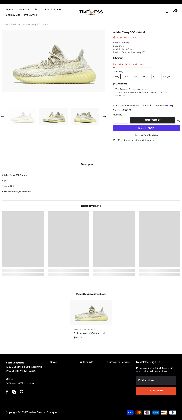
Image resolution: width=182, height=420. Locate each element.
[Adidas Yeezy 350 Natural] (91, 312)
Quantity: (117, 114)
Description (87, 164)
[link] (23, 270)
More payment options (146, 134)
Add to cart (153, 120)
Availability (121, 83)
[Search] (167, 12)
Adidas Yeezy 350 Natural (89, 333)
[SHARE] (177, 120)
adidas (125, 42)
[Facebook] (7, 391)
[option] (53, 61)
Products (15, 24)
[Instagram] (14, 391)
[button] (3, 116)
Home (5, 24)
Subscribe (156, 390)
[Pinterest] (21, 391)
